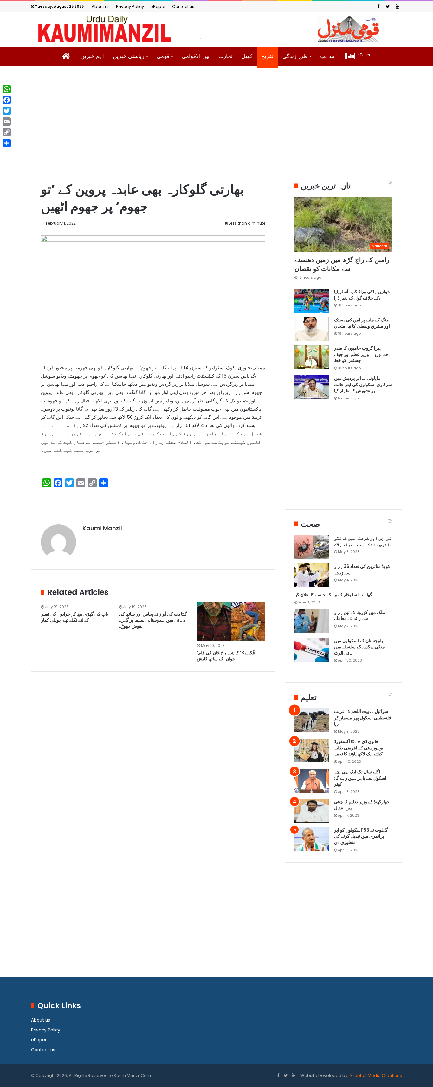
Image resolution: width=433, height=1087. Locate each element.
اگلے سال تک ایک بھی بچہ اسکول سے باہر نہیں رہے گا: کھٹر (360, 777)
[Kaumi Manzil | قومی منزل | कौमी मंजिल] (216, 29)
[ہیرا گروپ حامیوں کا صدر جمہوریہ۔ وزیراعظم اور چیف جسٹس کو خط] (311, 357)
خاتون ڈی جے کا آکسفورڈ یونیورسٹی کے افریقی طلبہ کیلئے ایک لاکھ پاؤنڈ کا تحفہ (358, 747)
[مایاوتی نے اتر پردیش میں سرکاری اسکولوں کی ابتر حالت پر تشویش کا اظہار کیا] (311, 387)
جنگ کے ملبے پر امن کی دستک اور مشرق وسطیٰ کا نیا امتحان (362, 323)
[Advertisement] (216, 123)
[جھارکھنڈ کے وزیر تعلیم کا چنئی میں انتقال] (311, 811)
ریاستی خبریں (128, 56)
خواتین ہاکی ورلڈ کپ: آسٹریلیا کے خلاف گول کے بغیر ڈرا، (362, 294)
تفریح (267, 56)
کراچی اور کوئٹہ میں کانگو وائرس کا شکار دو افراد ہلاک (363, 541)
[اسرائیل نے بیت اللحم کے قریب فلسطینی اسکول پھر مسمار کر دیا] (311, 720)
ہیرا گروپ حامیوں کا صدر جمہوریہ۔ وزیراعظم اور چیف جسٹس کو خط (361, 354)
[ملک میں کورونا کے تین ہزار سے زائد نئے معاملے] (311, 621)
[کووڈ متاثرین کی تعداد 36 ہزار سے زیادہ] (311, 575)
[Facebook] (378, 6)
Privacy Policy (130, 6)
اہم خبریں (92, 56)
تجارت (225, 56)
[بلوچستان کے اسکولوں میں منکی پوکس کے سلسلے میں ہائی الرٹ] (311, 650)
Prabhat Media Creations (375, 1075)
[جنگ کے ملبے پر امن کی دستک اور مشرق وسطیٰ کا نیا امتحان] (311, 329)
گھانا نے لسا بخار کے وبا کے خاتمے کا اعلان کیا (333, 594)
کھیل (247, 56)
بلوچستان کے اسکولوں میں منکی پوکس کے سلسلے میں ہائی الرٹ (359, 646)
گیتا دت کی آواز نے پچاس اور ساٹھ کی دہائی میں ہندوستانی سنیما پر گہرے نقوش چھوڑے (153, 620)
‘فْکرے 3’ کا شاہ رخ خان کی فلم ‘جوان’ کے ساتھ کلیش (226, 655)
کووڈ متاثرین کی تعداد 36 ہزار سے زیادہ (362, 569)
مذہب (327, 56)
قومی (163, 56)
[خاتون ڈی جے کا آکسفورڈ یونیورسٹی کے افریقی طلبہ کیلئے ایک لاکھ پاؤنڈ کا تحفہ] (311, 750)
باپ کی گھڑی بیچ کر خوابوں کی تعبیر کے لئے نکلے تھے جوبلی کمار (74, 617)
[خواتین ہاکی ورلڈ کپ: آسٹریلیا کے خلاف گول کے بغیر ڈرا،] (311, 301)
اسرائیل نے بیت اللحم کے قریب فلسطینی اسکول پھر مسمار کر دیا (362, 717)
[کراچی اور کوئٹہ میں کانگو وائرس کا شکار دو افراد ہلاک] (311, 547)
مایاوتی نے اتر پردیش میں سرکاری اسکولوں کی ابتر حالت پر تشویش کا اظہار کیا (363, 384)
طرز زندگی (295, 56)
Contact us (183, 6)
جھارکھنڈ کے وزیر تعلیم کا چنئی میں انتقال (362, 805)
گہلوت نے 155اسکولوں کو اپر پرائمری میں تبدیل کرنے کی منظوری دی (361, 836)
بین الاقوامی (196, 56)
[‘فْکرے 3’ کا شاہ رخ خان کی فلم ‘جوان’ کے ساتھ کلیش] (231, 621)
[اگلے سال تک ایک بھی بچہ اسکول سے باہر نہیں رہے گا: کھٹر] (311, 781)
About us (101, 6)
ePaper (158, 6)
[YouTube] (397, 6)
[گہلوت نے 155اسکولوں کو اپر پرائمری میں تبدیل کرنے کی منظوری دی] (311, 839)
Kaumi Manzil (102, 528)
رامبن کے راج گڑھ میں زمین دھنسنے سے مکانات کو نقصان (342, 264)
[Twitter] (387, 6)
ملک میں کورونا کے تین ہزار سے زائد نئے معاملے (359, 615)
